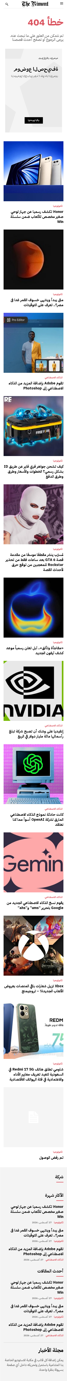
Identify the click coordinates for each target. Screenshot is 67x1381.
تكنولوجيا (58, 206)
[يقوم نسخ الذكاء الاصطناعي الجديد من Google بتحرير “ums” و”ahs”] (33, 862)
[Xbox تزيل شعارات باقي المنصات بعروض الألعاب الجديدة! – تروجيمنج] (33, 946)
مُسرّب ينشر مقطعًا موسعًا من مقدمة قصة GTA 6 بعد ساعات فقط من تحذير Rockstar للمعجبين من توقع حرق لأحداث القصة (34, 562)
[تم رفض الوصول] (33, 1117)
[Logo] (35, 4)
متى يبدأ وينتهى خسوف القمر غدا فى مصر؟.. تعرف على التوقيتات (37, 302)
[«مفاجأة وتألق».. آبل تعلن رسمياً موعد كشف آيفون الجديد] (33, 608)
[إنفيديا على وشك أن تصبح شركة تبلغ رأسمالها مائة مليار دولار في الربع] (33, 691)
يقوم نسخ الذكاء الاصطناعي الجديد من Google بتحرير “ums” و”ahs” (35, 905)
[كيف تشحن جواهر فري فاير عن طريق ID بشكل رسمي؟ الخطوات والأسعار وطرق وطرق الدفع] (33, 426)
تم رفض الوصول (51, 1157)
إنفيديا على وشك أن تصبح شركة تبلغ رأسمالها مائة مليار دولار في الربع (36, 734)
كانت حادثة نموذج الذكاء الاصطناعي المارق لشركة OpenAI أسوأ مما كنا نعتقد (36, 819)
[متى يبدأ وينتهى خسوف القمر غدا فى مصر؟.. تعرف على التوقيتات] (33, 260)
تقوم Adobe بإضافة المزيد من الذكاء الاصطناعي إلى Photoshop (36, 385)
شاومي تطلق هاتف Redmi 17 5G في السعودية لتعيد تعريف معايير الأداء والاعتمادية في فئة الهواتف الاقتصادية (36, 1074)
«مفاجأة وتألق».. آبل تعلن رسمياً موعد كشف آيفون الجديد (34, 650)
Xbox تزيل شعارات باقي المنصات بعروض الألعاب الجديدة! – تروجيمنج (33, 988)
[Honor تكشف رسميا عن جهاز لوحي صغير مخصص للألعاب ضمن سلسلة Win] (33, 171)
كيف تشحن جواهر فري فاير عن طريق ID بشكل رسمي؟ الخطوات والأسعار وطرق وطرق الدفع (33, 471)
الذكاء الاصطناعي (54, 377)
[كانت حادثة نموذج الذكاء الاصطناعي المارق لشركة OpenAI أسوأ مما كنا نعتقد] (33, 774)
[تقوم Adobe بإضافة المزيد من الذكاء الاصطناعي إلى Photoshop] (33, 343)
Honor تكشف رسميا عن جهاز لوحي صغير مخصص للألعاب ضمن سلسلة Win (36, 216)
